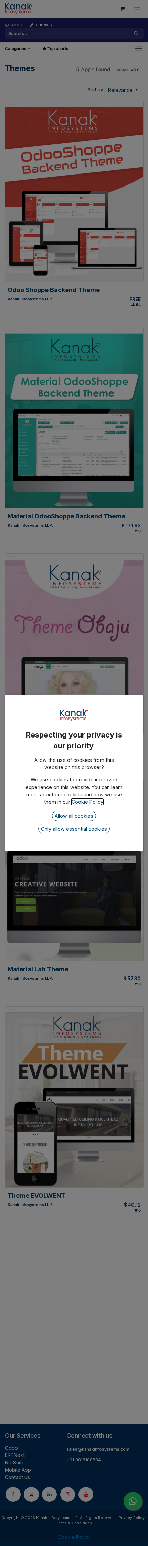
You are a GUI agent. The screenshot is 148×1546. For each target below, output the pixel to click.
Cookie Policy (87, 802)
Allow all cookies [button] (74, 816)
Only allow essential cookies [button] (74, 829)
